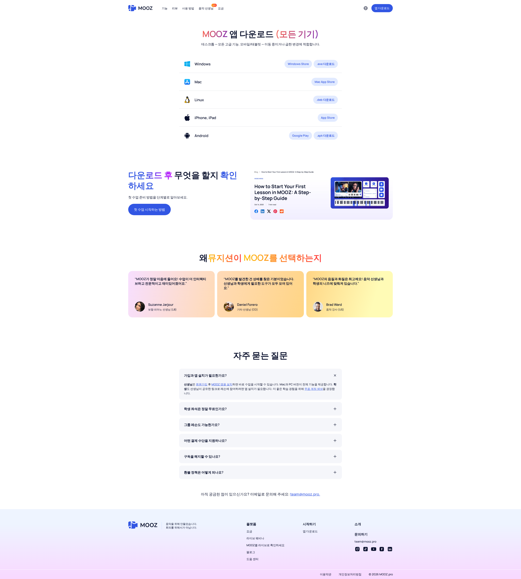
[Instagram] (357, 549)
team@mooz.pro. (305, 494)
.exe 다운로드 (326, 64)
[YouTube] (374, 549)
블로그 (250, 552)
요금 (221, 8)
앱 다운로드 (382, 8)
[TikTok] (365, 549)
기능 (164, 8)
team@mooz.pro (365, 541)
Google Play (300, 135)
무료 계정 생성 (313, 389)
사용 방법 (188, 8)
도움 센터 (252, 559)
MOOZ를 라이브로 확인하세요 (265, 545)
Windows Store (298, 64)
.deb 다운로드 (325, 100)
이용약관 (325, 574)
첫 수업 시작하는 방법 (149, 209)
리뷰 (175, 8)
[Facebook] (382, 549)
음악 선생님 (206, 8)
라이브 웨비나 (255, 538)
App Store (328, 118)
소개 (358, 524)
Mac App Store (325, 82)
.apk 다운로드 (326, 135)
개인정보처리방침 (350, 574)
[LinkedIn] (390, 549)
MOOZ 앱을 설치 (221, 384)
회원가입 (201, 384)
